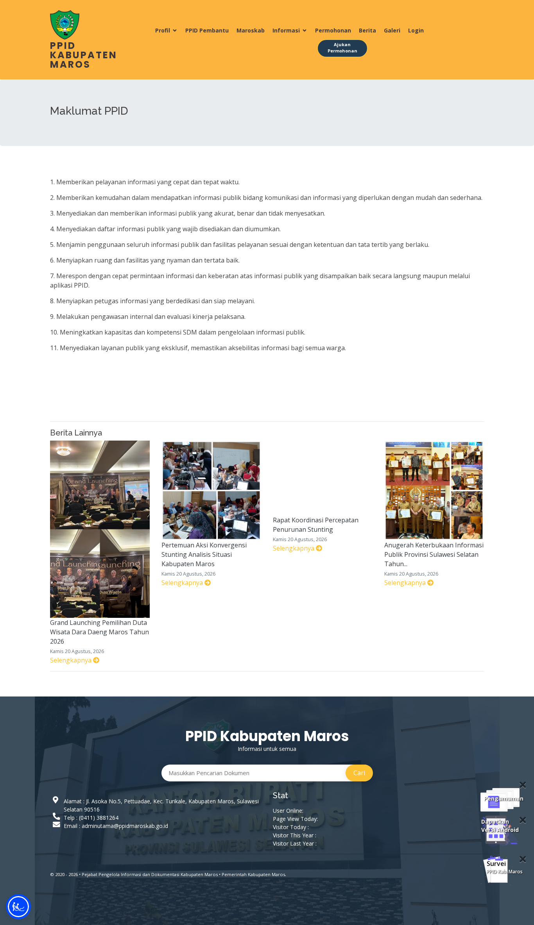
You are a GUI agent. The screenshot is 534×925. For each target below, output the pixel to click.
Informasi (286, 30)
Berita (367, 30)
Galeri (392, 30)
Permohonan (333, 30)
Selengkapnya (71, 660)
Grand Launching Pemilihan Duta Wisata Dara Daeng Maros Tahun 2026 (99, 632)
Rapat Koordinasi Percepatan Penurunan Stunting (315, 525)
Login (416, 30)
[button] (18, 906)
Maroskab (251, 30)
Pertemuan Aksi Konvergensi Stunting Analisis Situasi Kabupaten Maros (204, 554)
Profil (162, 30)
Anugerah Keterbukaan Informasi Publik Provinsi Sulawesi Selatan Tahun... (434, 554)
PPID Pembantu (207, 30)
